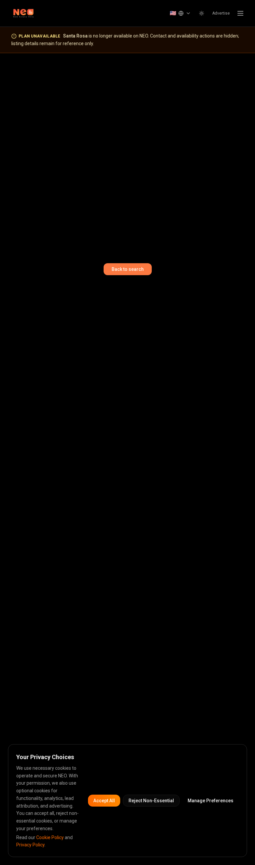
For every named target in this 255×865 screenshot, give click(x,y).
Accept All (104, 800)
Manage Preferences (210, 800)
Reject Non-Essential (151, 800)
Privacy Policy (30, 844)
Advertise (221, 13)
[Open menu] (240, 13)
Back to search (128, 269)
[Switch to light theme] (201, 13)
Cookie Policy (50, 837)
